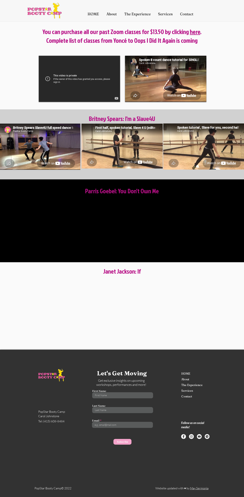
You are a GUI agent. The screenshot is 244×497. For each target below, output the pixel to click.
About (185, 379)
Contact (186, 396)
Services (187, 390)
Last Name (98, 405)
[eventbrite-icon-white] (207, 436)
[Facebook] (183, 436)
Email (95, 420)
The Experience (188, 385)
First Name (99, 391)
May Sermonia (199, 488)
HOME (185, 373)
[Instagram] (191, 436)
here (195, 31)
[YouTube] (199, 436)
